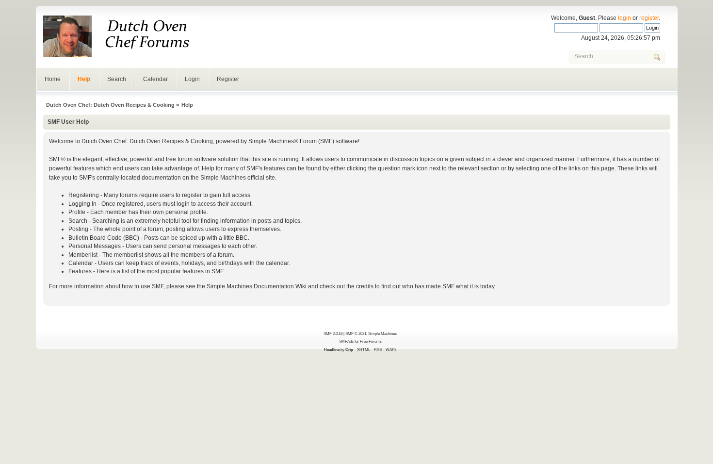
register (649, 18)
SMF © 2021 (355, 333)
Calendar (155, 79)
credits (364, 286)
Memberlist (82, 254)
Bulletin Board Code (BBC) (103, 237)
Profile (76, 212)
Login (192, 79)
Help (84, 79)
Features (80, 271)
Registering (83, 195)
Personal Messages (94, 246)
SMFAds (346, 341)
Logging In (82, 203)
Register (228, 79)
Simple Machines (382, 333)
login (624, 18)
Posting (78, 229)
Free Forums (371, 341)
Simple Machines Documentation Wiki (257, 286)
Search (116, 79)
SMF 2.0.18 (333, 333)
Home (53, 79)
